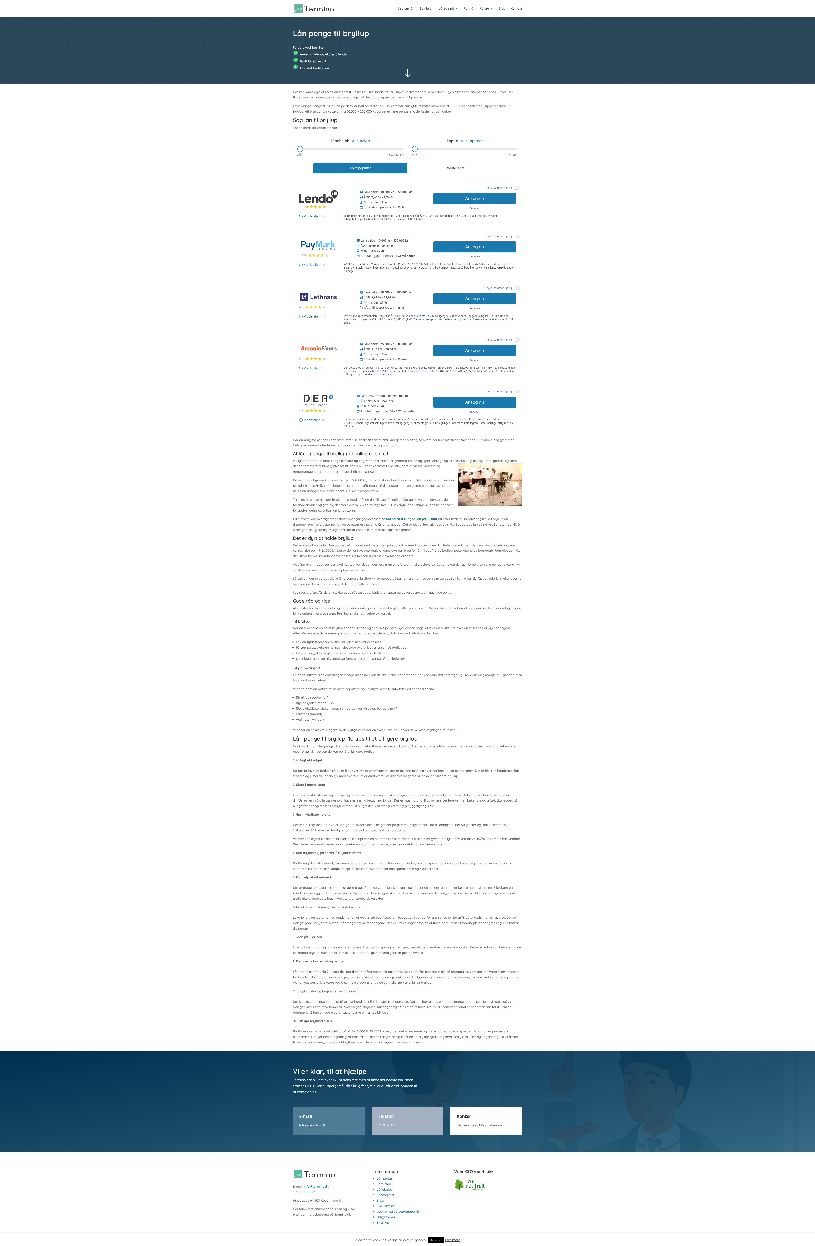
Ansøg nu (474, 198)
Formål (469, 8)
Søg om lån (406, 8)
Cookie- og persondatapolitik (398, 1211)
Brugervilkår (386, 1217)
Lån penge (385, 1178)
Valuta (484, 8)
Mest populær (360, 168)
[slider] (300, 149)
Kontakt (516, 8)
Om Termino (386, 1206)
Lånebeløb (446, 8)
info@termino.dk (312, 1125)
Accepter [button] (436, 1240)
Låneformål (385, 1195)
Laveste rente (454, 168)
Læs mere (452, 1240)
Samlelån (426, 8)
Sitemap (383, 1223)
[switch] (517, 188)
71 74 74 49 (386, 1125)
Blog (502, 8)
